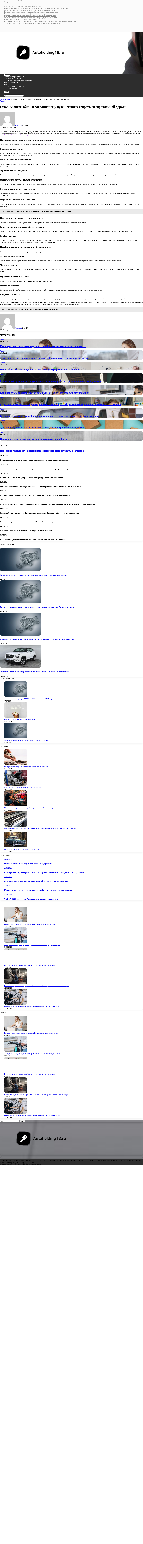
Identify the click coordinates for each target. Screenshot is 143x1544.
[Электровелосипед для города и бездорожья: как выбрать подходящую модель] (15, 942)
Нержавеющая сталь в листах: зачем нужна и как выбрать (33, 439)
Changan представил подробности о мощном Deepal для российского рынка (31, 18)
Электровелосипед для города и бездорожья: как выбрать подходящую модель (32, 23)
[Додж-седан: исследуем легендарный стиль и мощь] (15, 847)
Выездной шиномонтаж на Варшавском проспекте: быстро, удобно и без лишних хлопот (50, 416)
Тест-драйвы (12, 88)
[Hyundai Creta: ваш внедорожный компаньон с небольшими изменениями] (20, 667)
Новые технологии (11, 82)
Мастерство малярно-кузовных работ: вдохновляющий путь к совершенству (31, 808)
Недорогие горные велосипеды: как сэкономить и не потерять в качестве (42, 450)
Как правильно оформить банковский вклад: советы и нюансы (26, 766)
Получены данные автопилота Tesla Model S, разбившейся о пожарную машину (37, 639)
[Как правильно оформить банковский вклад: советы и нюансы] (15, 764)
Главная (7, 75)
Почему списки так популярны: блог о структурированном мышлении (40, 369)
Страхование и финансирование (20, 80)
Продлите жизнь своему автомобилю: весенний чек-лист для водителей (30, 16)
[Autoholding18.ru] (39, 68)
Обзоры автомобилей (16, 86)
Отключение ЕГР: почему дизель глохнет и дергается (23, 6)
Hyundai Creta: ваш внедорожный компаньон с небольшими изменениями (34, 671)
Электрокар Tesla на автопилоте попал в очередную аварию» (26, 740)
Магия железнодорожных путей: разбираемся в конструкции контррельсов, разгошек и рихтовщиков (40, 828)
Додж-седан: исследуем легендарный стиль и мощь (22, 849)
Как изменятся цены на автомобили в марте (20, 19)
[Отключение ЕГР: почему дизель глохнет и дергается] (15, 785)
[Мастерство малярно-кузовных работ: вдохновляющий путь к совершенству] (15, 805)
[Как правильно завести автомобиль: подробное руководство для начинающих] (15, 1004)
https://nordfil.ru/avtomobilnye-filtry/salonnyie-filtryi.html (23, 135)
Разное (6, 92)
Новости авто (9, 84)
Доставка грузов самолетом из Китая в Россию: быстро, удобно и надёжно (42, 427)
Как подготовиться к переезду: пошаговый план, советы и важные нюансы (31, 12)
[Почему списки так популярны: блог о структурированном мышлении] (15, 963)
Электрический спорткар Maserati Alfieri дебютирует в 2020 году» (29, 699)
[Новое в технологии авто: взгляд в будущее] (15, 717)
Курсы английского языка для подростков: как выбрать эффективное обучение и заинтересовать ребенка (60, 404)
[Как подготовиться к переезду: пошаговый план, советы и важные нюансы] (15, 922)
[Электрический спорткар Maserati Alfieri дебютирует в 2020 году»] (15, 696)
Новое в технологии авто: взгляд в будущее (19, 719)
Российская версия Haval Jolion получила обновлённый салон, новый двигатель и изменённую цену (40, 21)
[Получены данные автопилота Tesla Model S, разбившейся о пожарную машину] (20, 635)
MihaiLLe (18, 126)
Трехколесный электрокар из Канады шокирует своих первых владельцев (33, 575)
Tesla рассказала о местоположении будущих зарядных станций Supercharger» (37, 607)
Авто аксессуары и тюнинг (14, 77)
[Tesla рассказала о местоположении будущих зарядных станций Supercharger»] (20, 603)
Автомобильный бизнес (12, 78)
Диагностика (9, 90)
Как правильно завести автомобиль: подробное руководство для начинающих (44, 392)
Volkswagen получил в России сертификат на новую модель (25, 14)
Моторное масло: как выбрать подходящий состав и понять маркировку (30, 10)
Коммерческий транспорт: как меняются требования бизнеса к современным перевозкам (36, 8)
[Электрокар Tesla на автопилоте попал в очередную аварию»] (15, 738)
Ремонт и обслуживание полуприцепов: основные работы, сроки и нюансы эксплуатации (51, 381)
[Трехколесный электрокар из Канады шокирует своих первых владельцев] (20, 570)
